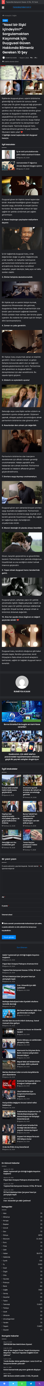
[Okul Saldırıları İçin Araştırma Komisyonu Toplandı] (8, 1094)
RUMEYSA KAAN (11, 58)
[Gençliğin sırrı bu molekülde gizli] (11, 834)
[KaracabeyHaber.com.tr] (22, 7)
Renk (5, 1286)
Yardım (5, 1322)
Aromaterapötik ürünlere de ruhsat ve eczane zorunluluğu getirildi (32, 791)
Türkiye (6, 1308)
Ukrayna (6, 1315)
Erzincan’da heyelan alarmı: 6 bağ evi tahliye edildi (29, 1082)
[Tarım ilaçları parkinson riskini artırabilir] (32, 834)
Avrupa (5, 1221)
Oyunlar (6, 1279)
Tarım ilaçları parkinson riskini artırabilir (30, 844)
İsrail (5, 1268)
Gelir (5, 1250)
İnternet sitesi (7, 915)
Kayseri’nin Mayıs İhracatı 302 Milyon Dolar (28, 1137)
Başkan (6, 1224)
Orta (4, 1275)
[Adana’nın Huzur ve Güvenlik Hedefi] (8, 1032)
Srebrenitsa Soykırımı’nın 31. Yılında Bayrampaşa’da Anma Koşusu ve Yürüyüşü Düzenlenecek (29, 1115)
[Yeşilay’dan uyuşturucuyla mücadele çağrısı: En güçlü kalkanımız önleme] (11, 806)
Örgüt (5, 1271)
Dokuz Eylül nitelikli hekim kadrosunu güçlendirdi (10, 790)
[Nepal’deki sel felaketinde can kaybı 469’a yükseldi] (8, 1065)
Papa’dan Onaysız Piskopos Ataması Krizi (20, 964)
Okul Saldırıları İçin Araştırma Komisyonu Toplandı (26, 1094)
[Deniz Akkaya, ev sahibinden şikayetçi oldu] (8, 1043)
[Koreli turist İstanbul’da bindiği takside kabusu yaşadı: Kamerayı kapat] (8, 1128)
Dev (4, 1231)
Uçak (5, 1312)
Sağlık (14, 15)
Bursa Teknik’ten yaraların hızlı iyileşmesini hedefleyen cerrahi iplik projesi (31, 818)
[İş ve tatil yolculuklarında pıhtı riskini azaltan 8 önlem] (8, 154)
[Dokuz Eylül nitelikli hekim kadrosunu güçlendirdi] (11, 780)
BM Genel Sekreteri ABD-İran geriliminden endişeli (29, 1011)
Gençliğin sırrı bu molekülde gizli (9, 843)
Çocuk (5, 1228)
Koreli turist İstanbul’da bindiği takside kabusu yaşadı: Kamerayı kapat (27, 1127)
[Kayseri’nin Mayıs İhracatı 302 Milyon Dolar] (8, 1139)
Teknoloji (6, 1304)
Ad (3, 897)
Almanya (6, 1217)
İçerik (5, 1261)
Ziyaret (6, 1330)
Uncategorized (8, 1319)
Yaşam (5, 1326)
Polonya (6, 1282)
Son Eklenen (22, 947)
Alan (4, 1213)
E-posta (5, 906)
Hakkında (6, 1257)
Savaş (5, 1293)
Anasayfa (7, 15)
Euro (5, 1242)
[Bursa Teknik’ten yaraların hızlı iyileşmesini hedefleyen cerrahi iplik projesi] (32, 806)
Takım (5, 1301)
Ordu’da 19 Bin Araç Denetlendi (15, 1147)
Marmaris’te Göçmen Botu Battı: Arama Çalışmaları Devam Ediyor (28, 1053)
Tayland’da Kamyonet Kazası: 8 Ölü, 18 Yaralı (21, 970)
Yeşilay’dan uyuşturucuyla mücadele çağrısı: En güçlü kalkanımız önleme (10, 818)
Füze (5, 1246)
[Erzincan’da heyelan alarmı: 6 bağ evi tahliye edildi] (8, 1084)
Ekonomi (6, 1239)
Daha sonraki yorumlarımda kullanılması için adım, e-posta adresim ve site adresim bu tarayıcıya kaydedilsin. (22, 926)
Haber (5, 1253)
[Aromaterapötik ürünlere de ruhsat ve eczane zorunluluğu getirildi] (32, 780)
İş (3, 1264)
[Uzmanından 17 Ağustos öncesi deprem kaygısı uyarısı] (8, 165)
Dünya (5, 1235)
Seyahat (6, 1297)
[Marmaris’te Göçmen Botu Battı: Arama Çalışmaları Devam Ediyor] (8, 1053)
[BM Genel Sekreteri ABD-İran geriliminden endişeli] (8, 1013)
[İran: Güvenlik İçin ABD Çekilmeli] (8, 991)
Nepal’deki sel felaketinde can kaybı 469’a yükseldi (28, 1063)
